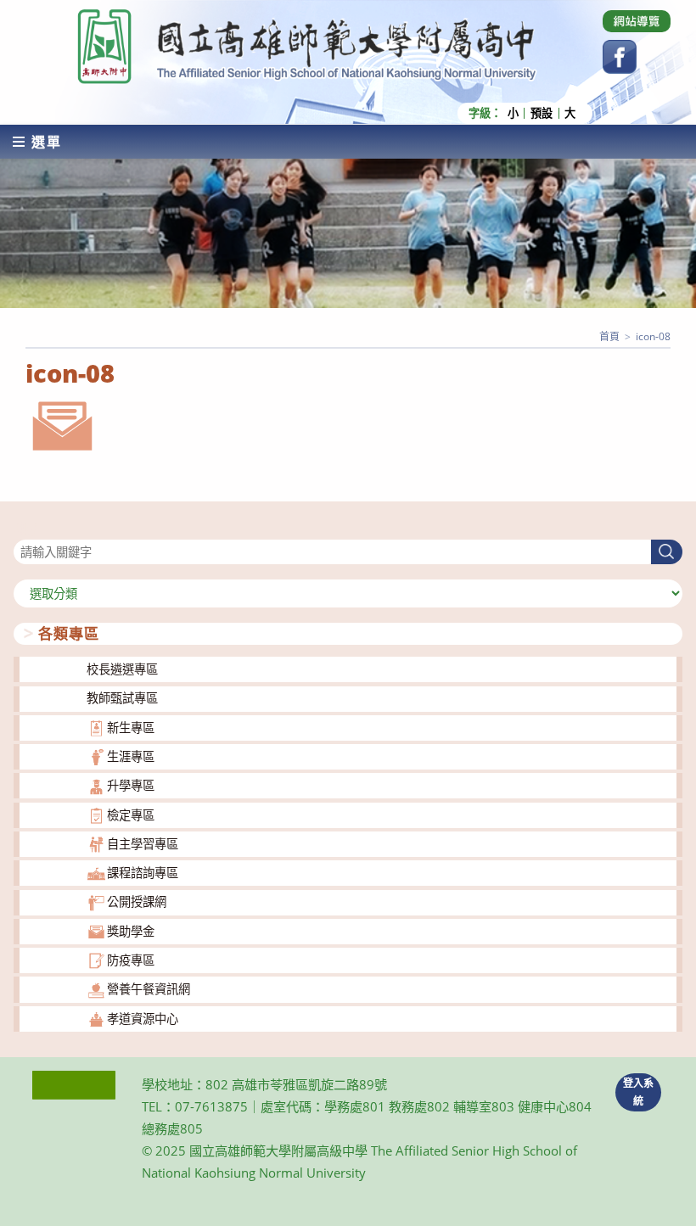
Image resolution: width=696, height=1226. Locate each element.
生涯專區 (130, 756)
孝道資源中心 (142, 1018)
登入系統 (638, 1092)
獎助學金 (130, 931)
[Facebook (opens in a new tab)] (620, 57)
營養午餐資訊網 (148, 989)
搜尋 (25, 529)
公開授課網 (136, 901)
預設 (541, 113)
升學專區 (130, 785)
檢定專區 (130, 815)
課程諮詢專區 (142, 873)
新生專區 (130, 727)
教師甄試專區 (122, 698)
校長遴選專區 (122, 669)
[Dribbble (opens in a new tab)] (637, 21)
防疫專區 (130, 960)
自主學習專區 (142, 844)
